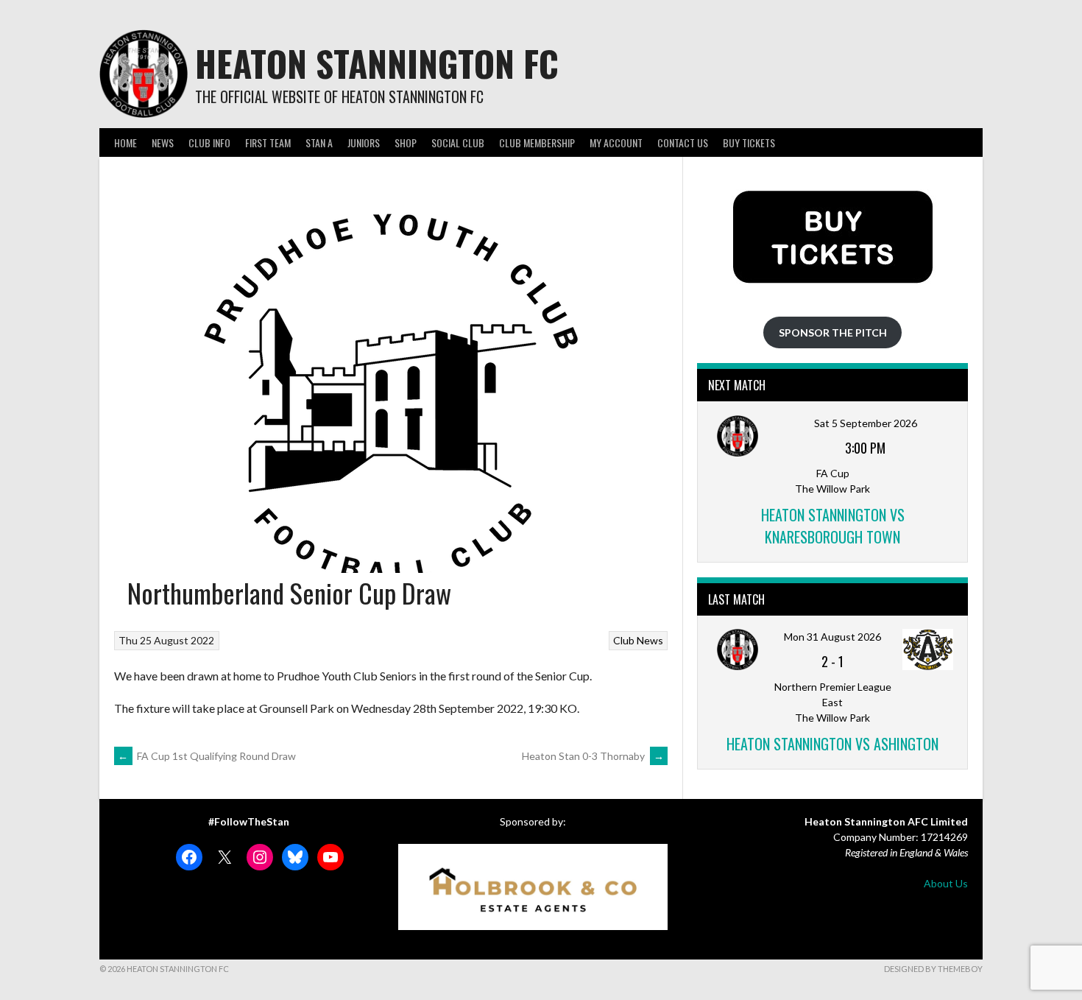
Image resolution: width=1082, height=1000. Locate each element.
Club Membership (537, 142)
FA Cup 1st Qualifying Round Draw (207, 756)
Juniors (363, 142)
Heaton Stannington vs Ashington (832, 744)
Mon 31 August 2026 (832, 636)
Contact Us (682, 142)
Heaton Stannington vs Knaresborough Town (833, 526)
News (163, 142)
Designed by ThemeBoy (933, 968)
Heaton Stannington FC (377, 63)
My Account (616, 142)
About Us (946, 883)
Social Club (457, 142)
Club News (638, 640)
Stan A (319, 142)
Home (125, 142)
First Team (268, 142)
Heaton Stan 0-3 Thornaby (593, 756)
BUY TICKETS (749, 142)
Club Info (209, 142)
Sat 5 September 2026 (865, 423)
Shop (406, 142)
